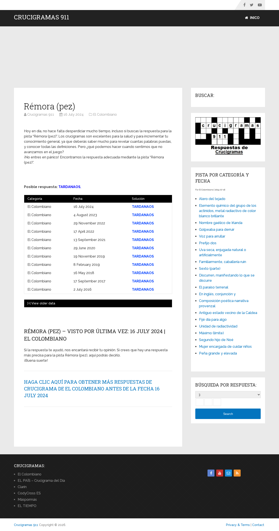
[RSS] (237, 473)
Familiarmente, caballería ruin (222, 262)
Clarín (22, 487)
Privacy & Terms (238, 525)
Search (228, 414)
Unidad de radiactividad (218, 326)
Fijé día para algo (213, 319)
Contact (258, 525)
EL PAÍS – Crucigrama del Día (41, 480)
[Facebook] (211, 473)
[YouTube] (219, 473)
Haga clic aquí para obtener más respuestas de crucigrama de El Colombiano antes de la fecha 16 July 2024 (92, 389)
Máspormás (27, 499)
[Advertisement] (139, 57)
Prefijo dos (207, 243)
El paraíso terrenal (213, 287)
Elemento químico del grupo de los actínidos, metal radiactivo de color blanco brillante (227, 211)
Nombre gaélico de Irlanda (220, 223)
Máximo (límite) (211, 333)
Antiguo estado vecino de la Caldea (228, 313)
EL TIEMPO (27, 506)
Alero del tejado (212, 199)
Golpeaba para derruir (216, 229)
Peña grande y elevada (218, 353)
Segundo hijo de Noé (216, 340)
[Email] (228, 473)
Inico (254, 18)
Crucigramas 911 (41, 17)
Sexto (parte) (209, 268)
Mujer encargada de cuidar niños (225, 346)
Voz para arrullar (212, 236)
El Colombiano (29, 474)
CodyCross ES (29, 493)
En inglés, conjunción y (217, 294)
